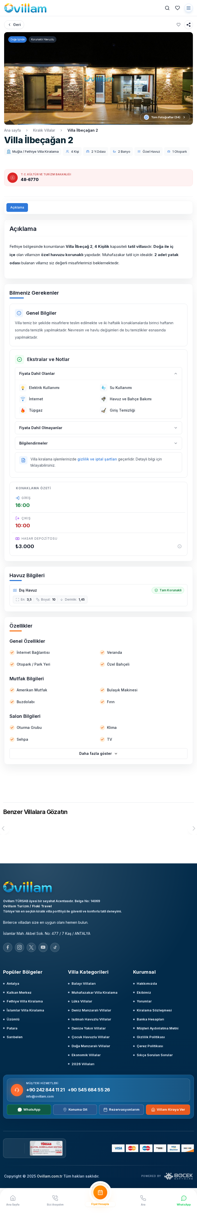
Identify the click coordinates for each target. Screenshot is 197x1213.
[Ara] (167, 8)
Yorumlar (144, 1001)
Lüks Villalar (82, 1001)
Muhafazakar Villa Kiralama (94, 992)
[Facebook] (7, 947)
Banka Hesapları (150, 1019)
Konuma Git (77, 1109)
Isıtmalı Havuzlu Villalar (91, 1019)
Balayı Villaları (84, 983)
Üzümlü (13, 1019)
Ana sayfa (12, 130)
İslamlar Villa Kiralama (25, 1010)
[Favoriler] (177, 8)
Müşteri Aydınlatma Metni (158, 1028)
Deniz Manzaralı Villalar (91, 1010)
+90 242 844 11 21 (45, 1089)
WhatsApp (31, 1109)
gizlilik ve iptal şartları (97, 459)
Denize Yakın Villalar (89, 1028)
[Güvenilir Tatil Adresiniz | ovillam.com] (25, 8)
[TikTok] (55, 947)
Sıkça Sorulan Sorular (155, 1055)
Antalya (13, 983)
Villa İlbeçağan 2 (82, 130)
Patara (12, 1028)
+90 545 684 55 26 (89, 1089)
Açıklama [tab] (17, 207)
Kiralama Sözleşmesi (154, 1010)
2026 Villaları (83, 1064)
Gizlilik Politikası (151, 1037)
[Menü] (188, 8)
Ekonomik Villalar (86, 1055)
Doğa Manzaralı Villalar (91, 1046)
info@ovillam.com (40, 1096)
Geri (17, 24)
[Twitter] (31, 947)
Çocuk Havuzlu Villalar (91, 1037)
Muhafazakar (113, 254)
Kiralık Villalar (44, 130)
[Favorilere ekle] (178, 25)
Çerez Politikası (150, 1046)
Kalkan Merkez (19, 992)
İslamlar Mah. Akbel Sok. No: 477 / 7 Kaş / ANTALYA (46, 933)
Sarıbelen (15, 1037)
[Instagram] (19, 947)
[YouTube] (43, 947)
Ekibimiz (144, 992)
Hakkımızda (147, 983)
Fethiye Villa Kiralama (25, 1001)
